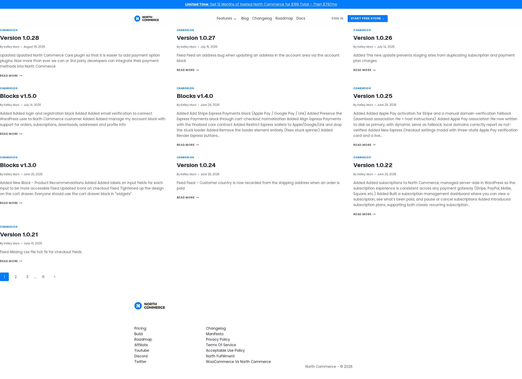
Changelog (262, 18)
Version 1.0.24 (196, 165)
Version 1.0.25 (373, 96)
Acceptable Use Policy (225, 350)
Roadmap (284, 18)
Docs (300, 18)
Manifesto (214, 333)
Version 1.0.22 (373, 165)
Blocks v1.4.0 (195, 96)
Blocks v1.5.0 (18, 96)
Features (224, 18)
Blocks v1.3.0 (18, 165)
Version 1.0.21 (19, 234)
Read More (11, 76)
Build (138, 333)
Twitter (140, 361)
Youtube (141, 350)
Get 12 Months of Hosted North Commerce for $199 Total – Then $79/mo (261, 4)
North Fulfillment (220, 356)
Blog (245, 18)
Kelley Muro (12, 47)
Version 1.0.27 (196, 37)
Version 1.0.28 (19, 37)
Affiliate (141, 344)
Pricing (140, 328)
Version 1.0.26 (372, 37)
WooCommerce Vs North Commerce (238, 361)
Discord (141, 356)
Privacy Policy (218, 339)
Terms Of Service (221, 344)
